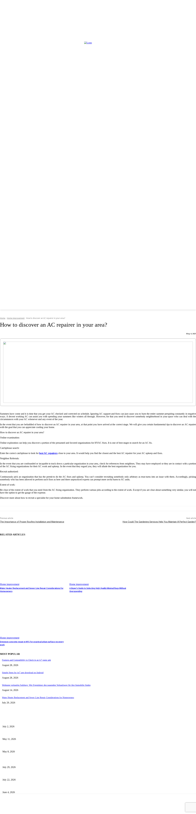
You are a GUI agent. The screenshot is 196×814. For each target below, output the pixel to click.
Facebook (11, 807)
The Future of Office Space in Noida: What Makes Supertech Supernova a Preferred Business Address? (60, 721)
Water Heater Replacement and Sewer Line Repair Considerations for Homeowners (38, 697)
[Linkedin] (40, 807)
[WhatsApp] (91, 807)
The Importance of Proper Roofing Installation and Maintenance (32, 521)
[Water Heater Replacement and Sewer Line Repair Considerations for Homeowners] (33, 562)
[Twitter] (75, 807)
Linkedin (48, 807)
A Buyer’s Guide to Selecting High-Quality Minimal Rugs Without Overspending (47, 774)
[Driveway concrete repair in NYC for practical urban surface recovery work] (33, 616)
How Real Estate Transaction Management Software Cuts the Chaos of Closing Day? (50, 746)
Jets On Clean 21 (67, 802)
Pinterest (66, 807)
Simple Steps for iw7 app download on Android (22, 672)
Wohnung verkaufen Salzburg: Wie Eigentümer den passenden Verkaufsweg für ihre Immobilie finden (46, 685)
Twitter (83, 807)
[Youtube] (110, 807)
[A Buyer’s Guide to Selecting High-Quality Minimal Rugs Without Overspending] (102, 562)
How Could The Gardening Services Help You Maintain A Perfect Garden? (159, 521)
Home (2, 318)
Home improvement (15, 318)
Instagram (30, 807)
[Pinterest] (57, 807)
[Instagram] (21, 807)
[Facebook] (2, 807)
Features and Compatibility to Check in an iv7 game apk (26, 660)
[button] (8, 313)
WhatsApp (100, 807)
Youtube (118, 807)
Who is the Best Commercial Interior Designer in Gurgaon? (35, 733)
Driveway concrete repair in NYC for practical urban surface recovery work (45, 787)
